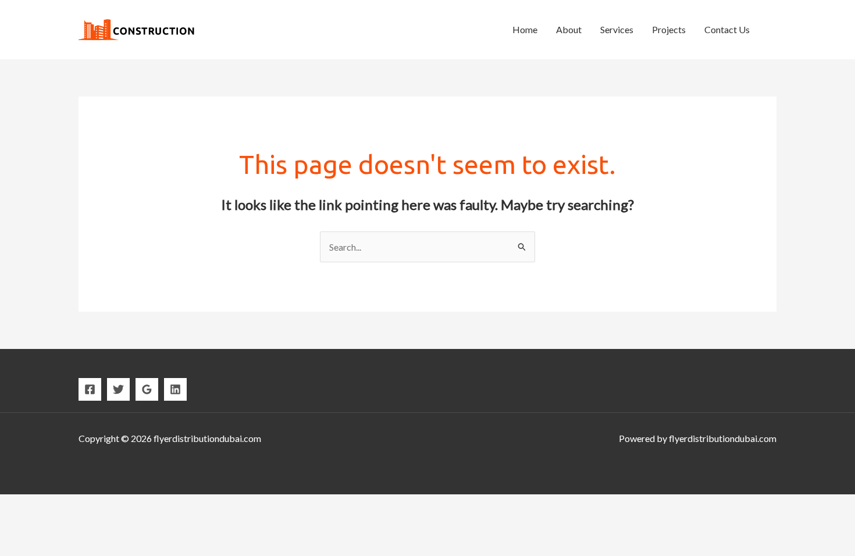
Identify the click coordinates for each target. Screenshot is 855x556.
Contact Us (727, 29)
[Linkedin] (175, 389)
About (569, 29)
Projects (669, 29)
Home (524, 29)
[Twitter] (118, 389)
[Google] (147, 389)
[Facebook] (90, 389)
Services (616, 29)
